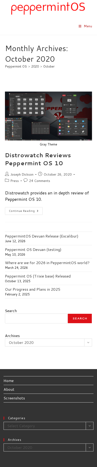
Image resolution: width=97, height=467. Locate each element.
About (9, 389)
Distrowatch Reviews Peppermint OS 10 (38, 159)
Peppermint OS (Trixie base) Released (38, 276)
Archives (12, 335)
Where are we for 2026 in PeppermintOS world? (47, 262)
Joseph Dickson (21, 174)
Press (14, 180)
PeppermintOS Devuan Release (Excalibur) (41, 236)
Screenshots (14, 398)
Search (11, 310)
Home (9, 380)
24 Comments (39, 180)
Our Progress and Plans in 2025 (32, 289)
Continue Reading (26, 212)
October (49, 66)
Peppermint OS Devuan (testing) (33, 249)
